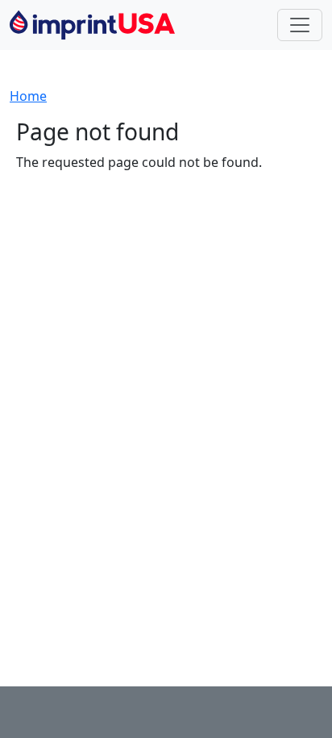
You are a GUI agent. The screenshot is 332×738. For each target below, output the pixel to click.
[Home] (99, 25)
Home (28, 96)
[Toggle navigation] (299, 25)
